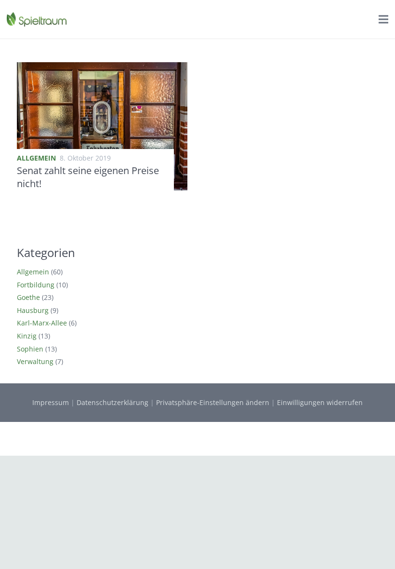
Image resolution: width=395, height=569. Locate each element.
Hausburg (33, 310)
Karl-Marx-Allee (42, 322)
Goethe (28, 297)
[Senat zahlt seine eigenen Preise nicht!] (102, 67)
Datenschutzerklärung (112, 402)
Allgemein (36, 158)
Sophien (30, 348)
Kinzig (27, 335)
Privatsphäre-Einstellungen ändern (212, 402)
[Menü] (383, 19)
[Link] (36, 19)
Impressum (50, 402)
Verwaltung (35, 361)
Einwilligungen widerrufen (320, 402)
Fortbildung (35, 284)
